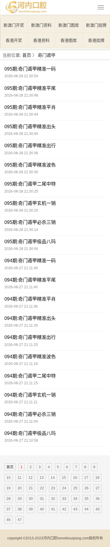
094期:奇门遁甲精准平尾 (30, 279)
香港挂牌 (96, 40)
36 (98, 499)
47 (20, 520)
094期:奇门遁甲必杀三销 (30, 414)
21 (31, 488)
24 (64, 488)
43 (75, 509)
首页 (26, 55)
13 (42, 478)
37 (8, 509)
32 (53, 499)
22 (42, 488)
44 (86, 509)
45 (98, 509)
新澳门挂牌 (96, 25)
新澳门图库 (68, 25)
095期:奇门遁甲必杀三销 (30, 222)
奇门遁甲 (46, 55)
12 (30, 478)
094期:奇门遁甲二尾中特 (30, 375)
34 (75, 499)
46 (8, 520)
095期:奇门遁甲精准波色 (30, 164)
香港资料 (41, 40)
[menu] (100, 7)
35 (86, 499)
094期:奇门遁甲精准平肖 (30, 298)
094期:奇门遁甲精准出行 (30, 337)
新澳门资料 (41, 25)
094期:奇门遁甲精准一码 (30, 260)
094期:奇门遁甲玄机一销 (30, 394)
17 (86, 478)
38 (20, 509)
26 (86, 488)
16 (75, 478)
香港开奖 (14, 40)
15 (64, 478)
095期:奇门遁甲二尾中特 (30, 183)
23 (53, 488)
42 (64, 509)
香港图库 (68, 40)
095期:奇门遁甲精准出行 (30, 145)
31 (42, 499)
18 (97, 478)
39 (31, 509)
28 (8, 499)
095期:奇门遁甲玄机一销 (30, 203)
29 (20, 499)
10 (8, 478)
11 (19, 478)
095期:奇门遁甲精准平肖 (30, 107)
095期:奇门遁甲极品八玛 (30, 241)
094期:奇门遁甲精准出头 (30, 318)
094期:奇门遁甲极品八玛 (30, 433)
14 (53, 478)
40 (42, 509)
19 (8, 488)
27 (98, 488)
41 (53, 509)
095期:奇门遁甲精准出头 (30, 126)
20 (20, 488)
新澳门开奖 (14, 25)
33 (64, 499)
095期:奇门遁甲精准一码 (30, 68)
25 (75, 488)
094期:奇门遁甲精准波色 (30, 356)
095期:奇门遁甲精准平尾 (30, 88)
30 (31, 499)
